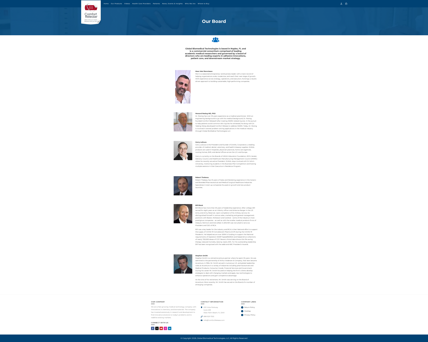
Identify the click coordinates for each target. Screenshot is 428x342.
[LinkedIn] (169, 328)
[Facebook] (152, 328)
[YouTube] (161, 328)
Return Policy (249, 307)
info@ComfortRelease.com (214, 320)
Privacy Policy (249, 315)
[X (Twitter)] (157, 328)
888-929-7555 (209, 316)
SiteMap (247, 311)
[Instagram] (165, 328)
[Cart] (346, 3)
